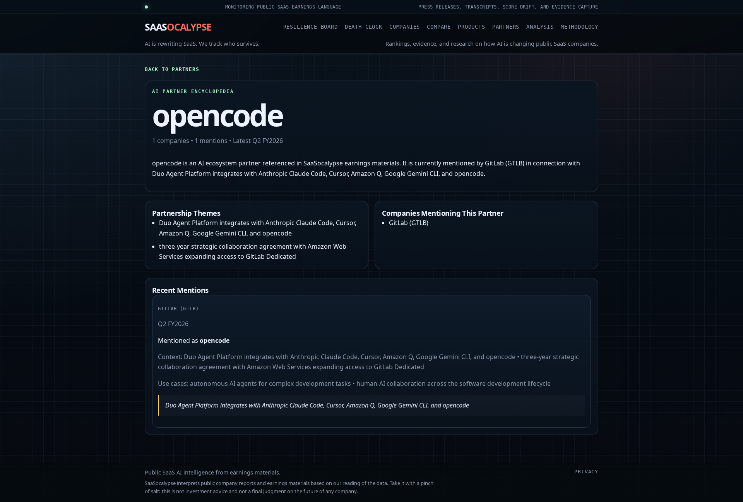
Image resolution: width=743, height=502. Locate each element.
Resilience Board (310, 27)
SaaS (178, 26)
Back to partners (172, 69)
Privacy (586, 471)
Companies (404, 27)
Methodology (579, 27)
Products (471, 27)
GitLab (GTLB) (408, 222)
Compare (439, 27)
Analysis (540, 27)
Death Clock (363, 27)
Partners (506, 27)
